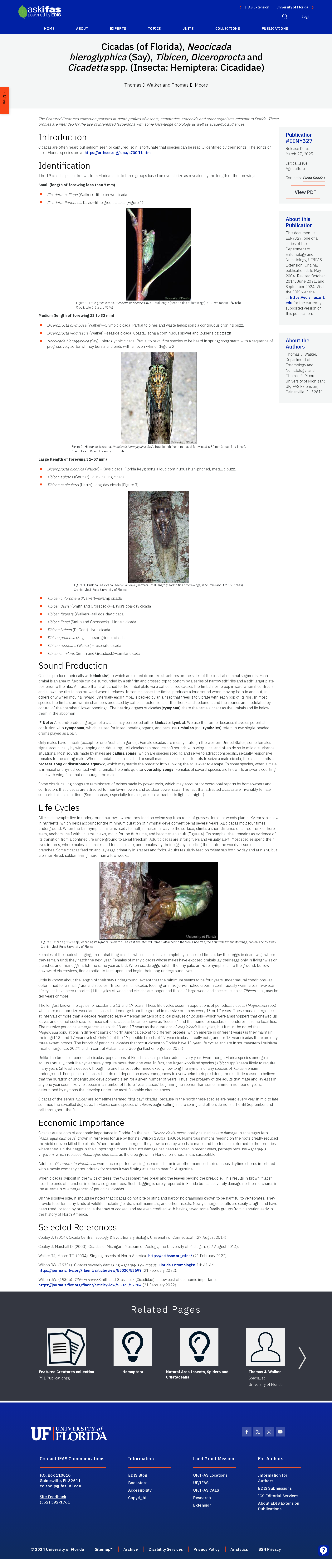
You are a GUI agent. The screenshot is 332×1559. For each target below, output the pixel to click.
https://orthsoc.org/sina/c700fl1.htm (118, 152)
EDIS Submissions (275, 1488)
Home (49, 28)
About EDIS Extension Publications (278, 1505)
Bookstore (138, 1482)
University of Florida (292, 7)
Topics (154, 28)
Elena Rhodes (314, 178)
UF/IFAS (200, 1482)
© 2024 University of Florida (57, 1549)
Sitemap (102, 1549)
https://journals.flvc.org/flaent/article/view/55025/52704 (90, 1284)
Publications (275, 28)
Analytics (239, 1549)
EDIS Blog (137, 1475)
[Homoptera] (133, 1347)
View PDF (305, 192)
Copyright (137, 1497)
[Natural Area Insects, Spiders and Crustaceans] (199, 1347)
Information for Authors (272, 1477)
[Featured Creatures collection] (66, 1347)
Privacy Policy (206, 1549)
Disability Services (166, 1549)
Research (202, 1497)
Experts (118, 28)
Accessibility (140, 1490)
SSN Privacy (270, 1549)
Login (306, 16)
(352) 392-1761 (55, 1502)
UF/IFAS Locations (210, 1475)
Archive (130, 1549)
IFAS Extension (257, 7)
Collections (227, 28)
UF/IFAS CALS (206, 1490)
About (82, 28)
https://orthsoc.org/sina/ (170, 1255)
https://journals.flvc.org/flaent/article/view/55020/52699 (90, 1270)
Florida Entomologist (177, 1265)
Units (188, 28)
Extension (202, 1505)
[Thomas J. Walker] (265, 1347)
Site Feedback (53, 1496)
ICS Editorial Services (278, 1495)
